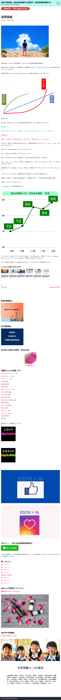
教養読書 (3, 402)
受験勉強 (3, 20)
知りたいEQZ (4, 405)
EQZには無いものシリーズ (8, 373)
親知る (3, 408)
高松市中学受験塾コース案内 (9, 635)
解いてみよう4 (5, 577)
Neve (2, 698)
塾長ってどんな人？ (6, 389)
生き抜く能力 (3, 277)
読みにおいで (4, 413)
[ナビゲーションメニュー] (58, 3)
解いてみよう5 (5, 572)
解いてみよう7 (5, 567)
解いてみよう (4, 410)
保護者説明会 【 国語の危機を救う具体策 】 (16, 8)
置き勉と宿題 (44, 277)
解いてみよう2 (5, 583)
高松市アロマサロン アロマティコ (10, 591)
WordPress (14, 698)
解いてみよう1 (5, 564)
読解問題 (3, 416)
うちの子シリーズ (6, 378)
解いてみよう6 (5, 569)
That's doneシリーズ (6, 376)
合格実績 (3, 386)
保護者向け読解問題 (6, 575)
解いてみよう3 (5, 580)
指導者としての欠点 (37, 278)
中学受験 (3, 381)
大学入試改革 (4, 394)
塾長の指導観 (4, 392)
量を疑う (19, 277)
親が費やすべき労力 (12, 278)
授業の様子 (4, 397)
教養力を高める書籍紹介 (7, 400)
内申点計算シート (30, 365)
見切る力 (27, 277)
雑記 (2, 418)
